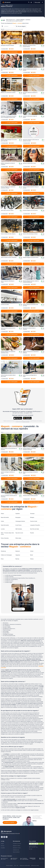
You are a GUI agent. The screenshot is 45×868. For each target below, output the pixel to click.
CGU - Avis (16, 865)
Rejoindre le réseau (16, 845)
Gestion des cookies (35, 865)
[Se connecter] (42, 2)
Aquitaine (18, 513)
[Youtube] (4, 837)
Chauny (32, 558)
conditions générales (25, 421)
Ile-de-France (18, 525)
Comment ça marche (17, 843)
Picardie (32, 532)
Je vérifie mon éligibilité (9, 822)
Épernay (17, 558)
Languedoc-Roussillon (35, 525)
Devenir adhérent (16, 851)
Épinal (31, 555)
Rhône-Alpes (18, 538)
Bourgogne (18, 517)
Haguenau (18, 555)
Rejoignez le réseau (17, 609)
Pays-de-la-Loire (19, 532)
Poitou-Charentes (5, 538)
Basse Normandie (5, 517)
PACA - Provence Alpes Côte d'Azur (7, 533)
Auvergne (32, 513)
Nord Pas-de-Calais (34, 529)
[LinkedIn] (7, 837)
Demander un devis (16, 847)
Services (2, 845)
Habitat (2, 843)
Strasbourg (3, 551)
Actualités (3, 847)
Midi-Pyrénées (19, 529)
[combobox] (8, 26)
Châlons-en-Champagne (6, 555)
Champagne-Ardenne (20, 521)
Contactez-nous (16, 849)
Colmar (31, 551)
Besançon (18, 551)
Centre (2, 521)
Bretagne (32, 517)
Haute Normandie (5, 525)
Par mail (30, 848)
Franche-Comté (33, 521)
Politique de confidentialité (25, 865)
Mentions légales (9, 865)
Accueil (3, 5)
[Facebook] (2, 837)
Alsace (2, 513)
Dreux (2, 558)
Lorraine (3, 529)
